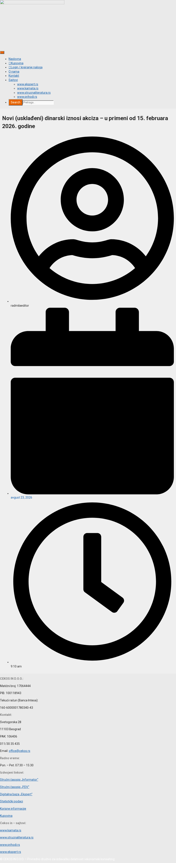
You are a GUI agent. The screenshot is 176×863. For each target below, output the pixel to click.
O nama (14, 71)
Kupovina (17, 63)
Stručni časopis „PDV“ (14, 787)
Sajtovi (13, 80)
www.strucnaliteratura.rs (34, 92)
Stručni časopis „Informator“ (19, 779)
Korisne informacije (13, 808)
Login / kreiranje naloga (26, 67)
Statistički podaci (11, 801)
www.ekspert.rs (27, 84)
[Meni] (2, 52)
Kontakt (14, 75)
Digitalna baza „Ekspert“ (16, 794)
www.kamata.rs (27, 88)
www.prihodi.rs (27, 96)
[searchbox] (38, 102)
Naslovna (15, 59)
